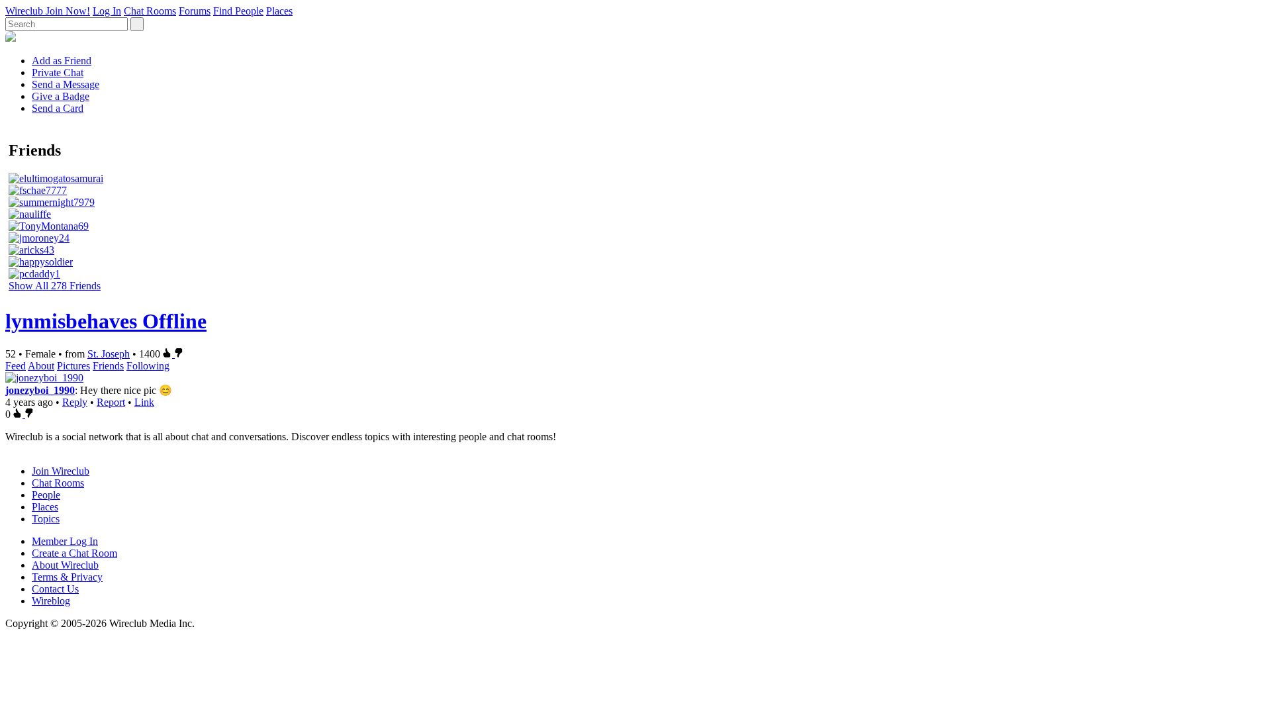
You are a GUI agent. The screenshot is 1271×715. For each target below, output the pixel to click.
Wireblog (51, 600)
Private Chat (57, 72)
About (41, 365)
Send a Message (65, 84)
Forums (195, 11)
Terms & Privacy (67, 577)
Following (147, 365)
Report (111, 402)
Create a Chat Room (74, 553)
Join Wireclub (60, 471)
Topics (46, 518)
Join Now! (68, 11)
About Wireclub (65, 565)
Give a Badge (60, 96)
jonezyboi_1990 (40, 390)
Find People (238, 11)
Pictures (73, 365)
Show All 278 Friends (55, 285)
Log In (107, 11)
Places (279, 11)
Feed (15, 365)
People (46, 495)
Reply (74, 402)
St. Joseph (108, 353)
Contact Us (55, 589)
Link (144, 402)
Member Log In (65, 541)
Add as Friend (61, 60)
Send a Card (57, 108)
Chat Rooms (150, 11)
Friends (108, 365)
